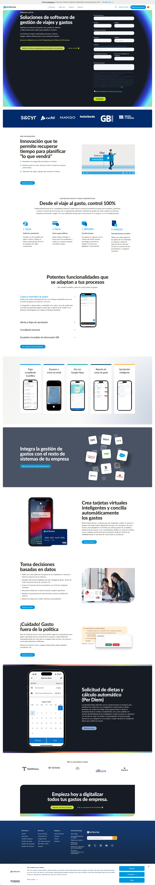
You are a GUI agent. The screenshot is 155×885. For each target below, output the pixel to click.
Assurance (25, 836)
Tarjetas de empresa (28, 846)
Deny (131, 880)
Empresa (80, 7)
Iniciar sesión (124, 7)
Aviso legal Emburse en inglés (77, 837)
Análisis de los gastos (28, 844)
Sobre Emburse (59, 833)
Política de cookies (77, 840)
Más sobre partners (44, 841)
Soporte (40, 846)
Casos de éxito (42, 833)
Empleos (57, 841)
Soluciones (52, 7)
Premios (56, 836)
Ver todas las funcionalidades (32, 347)
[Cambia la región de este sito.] (149, 7)
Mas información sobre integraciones (35, 466)
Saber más (62, 7)
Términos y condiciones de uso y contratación (77, 852)
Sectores (71, 7)
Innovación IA (42, 836)
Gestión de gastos (27, 839)
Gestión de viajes (27, 841)
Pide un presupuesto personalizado (89, 807)
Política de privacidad (74, 843)
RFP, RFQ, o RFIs (43, 844)
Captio (24, 833)
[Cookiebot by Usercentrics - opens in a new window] (15, 881)
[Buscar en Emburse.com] (116, 7)
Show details (31, 879)
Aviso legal (74, 833)
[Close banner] (148, 866)
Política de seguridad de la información (77, 847)
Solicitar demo (27, 183)
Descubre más (106, 2)
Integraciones (42, 839)
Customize (130, 874)
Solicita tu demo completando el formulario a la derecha (42, 48)
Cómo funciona (89, 542)
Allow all (132, 868)
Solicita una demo (138, 7)
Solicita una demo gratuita (62, 807)
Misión (56, 839)
